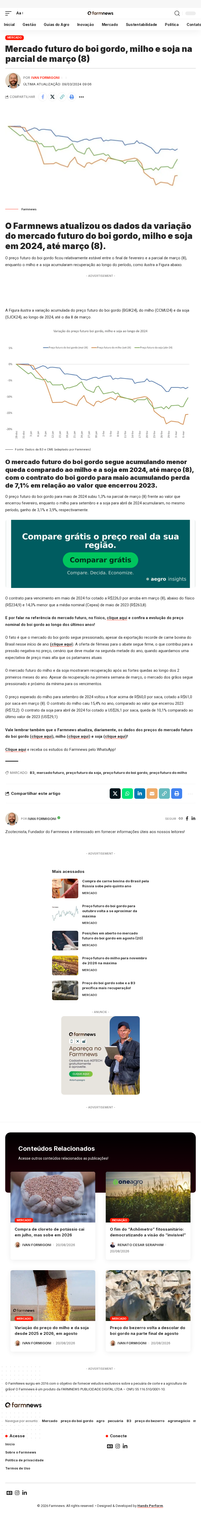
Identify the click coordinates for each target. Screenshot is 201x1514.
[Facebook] (187, 819)
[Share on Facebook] (42, 96)
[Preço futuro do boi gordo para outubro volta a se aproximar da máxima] (65, 913)
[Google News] (110, 1446)
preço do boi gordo (77, 1421)
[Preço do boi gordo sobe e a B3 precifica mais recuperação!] (65, 990)
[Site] (180, 819)
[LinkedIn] (193, 819)
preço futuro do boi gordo (125, 772)
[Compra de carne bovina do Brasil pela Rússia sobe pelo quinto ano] (65, 888)
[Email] (152, 793)
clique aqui (117, 617)
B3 (32, 772)
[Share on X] (52, 96)
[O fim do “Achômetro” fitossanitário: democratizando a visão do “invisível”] (148, 1197)
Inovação (119, 1220)
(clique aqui (61, 644)
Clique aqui (15, 749)
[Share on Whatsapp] (127, 793)
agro (100, 1421)
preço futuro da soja (83, 772)
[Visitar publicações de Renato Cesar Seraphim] (113, 1245)
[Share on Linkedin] (139, 793)
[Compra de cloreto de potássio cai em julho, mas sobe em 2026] (52, 1197)
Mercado (14, 37)
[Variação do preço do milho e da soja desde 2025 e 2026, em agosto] (52, 1295)
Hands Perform (150, 1506)
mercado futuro (50, 772)
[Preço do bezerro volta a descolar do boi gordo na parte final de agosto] (148, 1295)
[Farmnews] (100, 13)
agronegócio (179, 1421)
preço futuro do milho (168, 772)
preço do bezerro (149, 1421)
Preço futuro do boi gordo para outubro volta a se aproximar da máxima (109, 911)
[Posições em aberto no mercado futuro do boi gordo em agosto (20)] (65, 940)
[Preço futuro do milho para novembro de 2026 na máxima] (65, 965)
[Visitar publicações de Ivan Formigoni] (13, 81)
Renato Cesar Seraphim (141, 1245)
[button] (9, 13)
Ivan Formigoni (45, 78)
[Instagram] (117, 1446)
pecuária (115, 1421)
